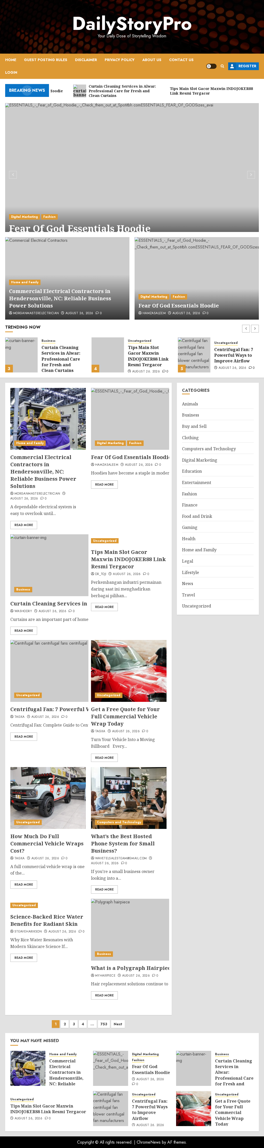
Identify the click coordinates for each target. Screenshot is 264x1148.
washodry (23, 611)
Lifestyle (190, 572)
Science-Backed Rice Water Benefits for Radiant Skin (46, 920)
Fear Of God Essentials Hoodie (80, 228)
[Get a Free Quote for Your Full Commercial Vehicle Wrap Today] (129, 671)
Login (11, 72)
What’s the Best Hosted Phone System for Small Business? (123, 843)
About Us (151, 59)
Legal (187, 561)
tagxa (19, 717)
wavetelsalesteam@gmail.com (121, 858)
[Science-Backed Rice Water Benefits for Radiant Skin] (48, 905)
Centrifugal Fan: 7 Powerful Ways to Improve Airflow (233, 355)
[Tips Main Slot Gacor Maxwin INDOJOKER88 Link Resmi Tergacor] (108, 354)
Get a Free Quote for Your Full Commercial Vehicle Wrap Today (125, 716)
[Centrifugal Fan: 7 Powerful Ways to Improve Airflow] (194, 354)
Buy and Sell (194, 426)
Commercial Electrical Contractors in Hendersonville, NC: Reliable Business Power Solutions (60, 298)
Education (192, 471)
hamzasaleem (154, 313)
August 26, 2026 (79, 313)
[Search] (222, 66)
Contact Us (181, 59)
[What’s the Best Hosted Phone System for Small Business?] (129, 798)
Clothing (190, 437)
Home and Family (24, 282)
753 (104, 1024)
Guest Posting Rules (45, 59)
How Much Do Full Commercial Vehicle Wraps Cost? (47, 843)
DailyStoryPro (132, 23)
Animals (190, 404)
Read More (23, 525)
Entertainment (196, 482)
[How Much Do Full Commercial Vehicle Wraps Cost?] (48, 798)
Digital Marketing (24, 216)
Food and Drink (197, 516)
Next (118, 1024)
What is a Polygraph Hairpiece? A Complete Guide (158, 967)
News (187, 583)
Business (48, 341)
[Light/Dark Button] (211, 66)
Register (247, 66)
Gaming (189, 527)
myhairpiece (105, 976)
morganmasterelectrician (36, 313)
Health (188, 539)
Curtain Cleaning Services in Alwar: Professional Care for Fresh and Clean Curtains (61, 359)
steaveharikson (28, 932)
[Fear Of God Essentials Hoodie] (132, 174)
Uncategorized (139, 341)
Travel (188, 595)
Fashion (49, 216)
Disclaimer (86, 59)
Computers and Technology (119, 822)
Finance (189, 505)
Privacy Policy (120, 59)
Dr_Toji (100, 574)
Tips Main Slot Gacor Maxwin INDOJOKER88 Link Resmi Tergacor (148, 356)
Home (10, 59)
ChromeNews (149, 1142)
